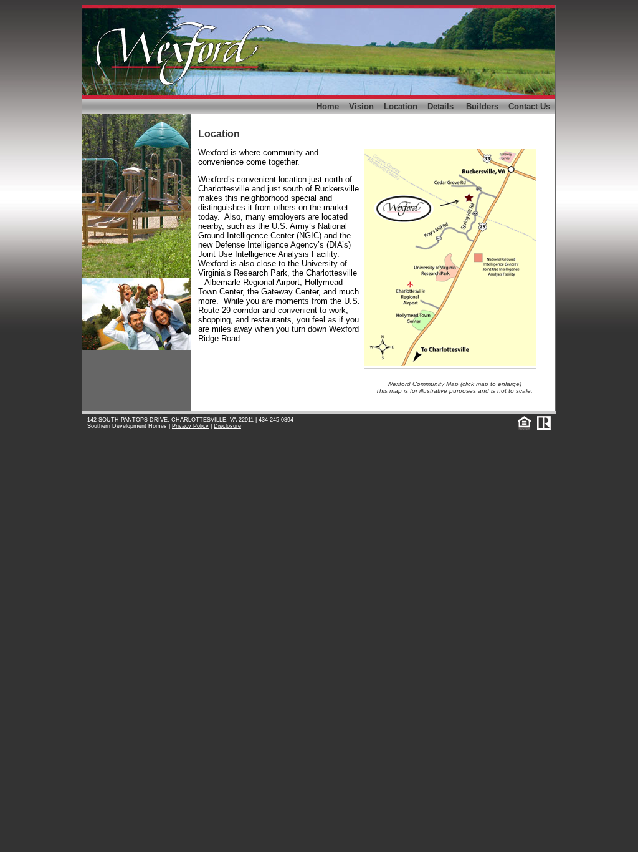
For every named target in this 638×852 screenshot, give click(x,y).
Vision (361, 106)
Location (400, 106)
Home (328, 106)
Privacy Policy (190, 426)
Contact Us (529, 106)
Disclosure (227, 426)
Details (441, 106)
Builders (482, 106)
